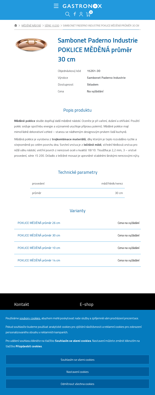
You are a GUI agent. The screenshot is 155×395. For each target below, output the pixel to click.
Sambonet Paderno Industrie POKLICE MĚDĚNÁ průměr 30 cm (101, 25)
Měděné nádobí (31, 25)
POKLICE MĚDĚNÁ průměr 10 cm (39, 247)
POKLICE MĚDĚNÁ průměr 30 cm (39, 235)
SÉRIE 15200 (52, 25)
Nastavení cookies (78, 372)
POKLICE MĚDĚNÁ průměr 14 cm (39, 260)
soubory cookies (29, 318)
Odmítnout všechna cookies (77, 384)
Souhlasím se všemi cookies (78, 360)
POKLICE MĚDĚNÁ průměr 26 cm (39, 222)
